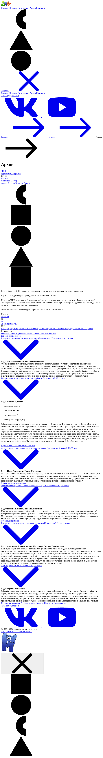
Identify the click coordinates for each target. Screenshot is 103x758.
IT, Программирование (14, 328)
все (2, 316)
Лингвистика (58, 328)
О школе (5, 8)
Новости (13, 8)
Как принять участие (10, 603)
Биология (29, 328)
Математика (80, 328)
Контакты (40, 8)
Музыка (89, 328)
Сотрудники (23, 8)
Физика (46, 333)
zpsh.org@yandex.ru (10, 95)
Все (2, 328)
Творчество (37, 333)
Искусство (39, 328)
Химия (53, 333)
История (48, 328)
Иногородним (60, 603)
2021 (14, 324)
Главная (4, 137)
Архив (33, 8)
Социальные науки (23, 333)
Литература (69, 328)
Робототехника (8, 333)
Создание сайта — (16, 631)
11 (2, 321)
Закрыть (5, 91)
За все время (6, 324)
